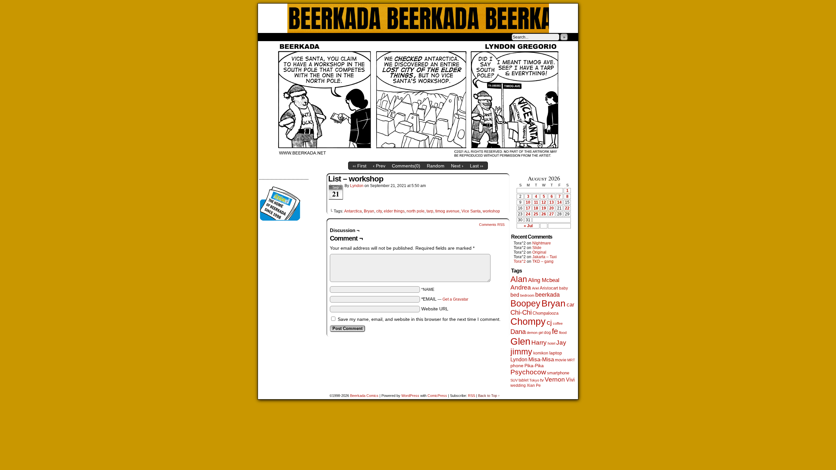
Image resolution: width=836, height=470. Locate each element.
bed (514, 295)
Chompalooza (545, 313)
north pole (416, 211)
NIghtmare (541, 243)
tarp (429, 211)
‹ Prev (379, 165)
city (379, 211)
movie (560, 360)
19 (543, 208)
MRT (571, 360)
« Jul (528, 226)
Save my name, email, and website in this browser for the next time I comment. (419, 319)
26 (543, 214)
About (286, 36)
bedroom (527, 295)
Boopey (525, 303)
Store (306, 36)
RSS (471, 396)
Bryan (369, 211)
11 (536, 202)
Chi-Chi (521, 312)
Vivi (570, 380)
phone (516, 365)
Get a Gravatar (455, 299)
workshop (491, 211)
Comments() (406, 165)
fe (555, 331)
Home (267, 36)
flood (563, 333)
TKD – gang (543, 261)
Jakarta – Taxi (544, 257)
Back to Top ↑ (489, 396)
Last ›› (476, 165)
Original (539, 252)
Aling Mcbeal (543, 280)
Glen (520, 341)
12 (543, 202)
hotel (551, 343)
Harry (539, 342)
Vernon (555, 379)
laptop (555, 353)
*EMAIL (444, 299)
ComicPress (437, 396)
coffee (558, 323)
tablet (523, 380)
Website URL (434, 308)
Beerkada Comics (418, 18)
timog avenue (447, 211)
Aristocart (549, 288)
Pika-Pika (534, 365)
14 (559, 202)
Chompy (528, 321)
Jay (561, 342)
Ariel (535, 288)
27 (551, 214)
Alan (518, 279)
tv (542, 380)
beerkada (547, 294)
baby (563, 288)
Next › (457, 165)
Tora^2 (520, 261)
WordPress (410, 396)
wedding (518, 385)
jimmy (521, 351)
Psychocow (528, 372)
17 (528, 208)
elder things (394, 211)
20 (551, 208)
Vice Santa (471, 211)
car (570, 304)
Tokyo (534, 380)
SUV (514, 380)
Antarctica (353, 211)
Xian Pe (534, 385)
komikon (540, 353)
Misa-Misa (541, 359)
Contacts (331, 36)
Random (435, 165)
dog (547, 332)
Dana (518, 331)
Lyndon (356, 185)
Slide (536, 247)
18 (536, 208)
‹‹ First (359, 165)
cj (549, 322)
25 (536, 214)
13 (551, 202)
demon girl (535, 333)
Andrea (520, 287)
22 (567, 208)
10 (528, 202)
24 (528, 214)
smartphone (558, 372)
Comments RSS (492, 225)
